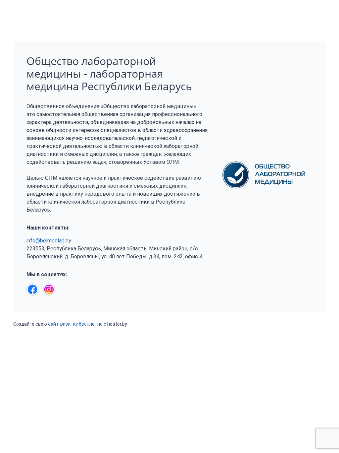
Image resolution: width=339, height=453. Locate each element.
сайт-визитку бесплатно (75, 324)
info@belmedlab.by (48, 240)
